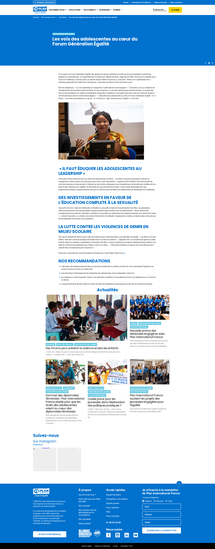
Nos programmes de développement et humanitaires (87, 512)
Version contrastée (45, 2)
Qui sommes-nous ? (57, 10)
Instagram (117, 535)
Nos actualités (85, 519)
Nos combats (90, 10)
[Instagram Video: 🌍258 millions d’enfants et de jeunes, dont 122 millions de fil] (69, 459)
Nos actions (74, 10)
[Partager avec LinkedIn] (209, 63)
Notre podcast (85, 523)
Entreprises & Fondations (141, 2)
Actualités (62, 17)
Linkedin (126, 535)
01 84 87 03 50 (113, 522)
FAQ (108, 511)
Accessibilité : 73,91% (127, 546)
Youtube (135, 535)
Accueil (36, 17)
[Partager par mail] (212, 63)
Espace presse (112, 503)
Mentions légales (87, 546)
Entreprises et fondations (117, 499)
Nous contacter (176, 2)
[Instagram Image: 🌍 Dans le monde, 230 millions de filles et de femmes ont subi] (45, 459)
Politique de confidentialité (102, 546)
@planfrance (38, 444)
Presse (126, 2)
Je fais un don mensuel (49, 534)
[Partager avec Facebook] (205, 63)
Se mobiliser (104, 10)
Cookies (115, 546)
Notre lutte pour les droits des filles (89, 500)
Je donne (175, 10)
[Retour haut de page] (179, 483)
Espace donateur (161, 2)
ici (124, 253)
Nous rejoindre (112, 507)
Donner (116, 10)
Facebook (108, 535)
